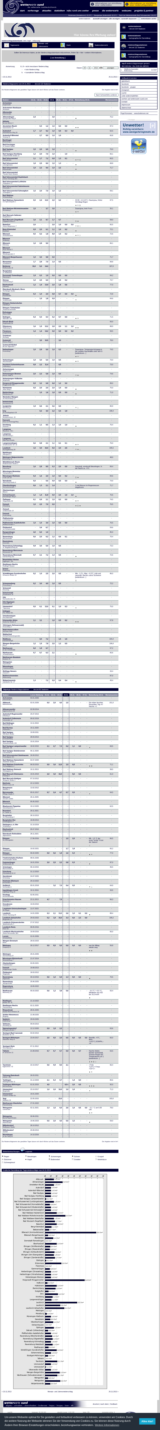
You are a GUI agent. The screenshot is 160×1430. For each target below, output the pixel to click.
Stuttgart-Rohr (9, 1047)
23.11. (46, 100)
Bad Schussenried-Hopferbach (15, 178)
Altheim (8, 122)
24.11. (52, 100)
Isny (10, 411)
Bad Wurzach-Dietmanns (13, 774)
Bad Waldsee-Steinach (12, 770)
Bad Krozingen (9, 145)
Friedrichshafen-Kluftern (13, 858)
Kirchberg (7, 425)
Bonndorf (7, 811)
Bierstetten (7, 262)
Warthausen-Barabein (11, 658)
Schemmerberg (9, 584)
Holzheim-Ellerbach (11, 881)
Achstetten (7, 103)
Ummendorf (7, 607)
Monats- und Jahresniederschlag (60, 1392)
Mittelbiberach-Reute (11, 462)
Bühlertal (8, 267)
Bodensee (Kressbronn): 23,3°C (80, 15)
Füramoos (7, 332)
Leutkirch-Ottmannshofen (13, 923)
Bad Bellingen (8, 724)
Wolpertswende (9, 681)
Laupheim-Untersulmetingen (14, 909)
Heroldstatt (7, 877)
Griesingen (8, 867)
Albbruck (7, 703)
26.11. (65, 100)
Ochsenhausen (9, 495)
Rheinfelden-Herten (11, 560)
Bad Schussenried (10, 159)
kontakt (124, 102)
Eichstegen (7, 313)
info (24, 41)
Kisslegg (8, 895)
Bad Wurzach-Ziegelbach (13, 220)
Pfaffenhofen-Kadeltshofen (14, 523)
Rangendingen (9, 533)
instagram (125, 90)
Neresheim (9, 481)
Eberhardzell (8, 285)
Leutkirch (9, 448)
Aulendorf (10, 131)
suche (124, 93)
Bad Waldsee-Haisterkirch (13, 201)
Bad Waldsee (8, 196)
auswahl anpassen (129, 19)
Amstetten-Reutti (10, 127)
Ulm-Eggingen (9, 602)
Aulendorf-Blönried (11, 136)
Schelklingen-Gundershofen (14, 574)
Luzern (7, 937)
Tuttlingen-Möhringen (12, 1085)
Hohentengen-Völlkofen (12, 379)
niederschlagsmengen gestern (138, 63)
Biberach (8, 234)
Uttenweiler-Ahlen (10, 621)
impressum (126, 105)
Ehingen (7, 294)
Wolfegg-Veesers (9, 672)
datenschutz (126, 108)
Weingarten (7, 662)
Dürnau (8, 281)
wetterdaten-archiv (148, 19)
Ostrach (6, 505)
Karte (69, 45)
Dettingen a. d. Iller (10, 825)
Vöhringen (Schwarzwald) (13, 626)
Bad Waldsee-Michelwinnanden (15, 209)
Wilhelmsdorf (9, 1126)
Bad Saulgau (8, 150)
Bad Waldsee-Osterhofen (13, 765)
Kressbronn (7, 905)
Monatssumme (111, 100)
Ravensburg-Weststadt (12, 555)
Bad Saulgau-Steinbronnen (14, 751)
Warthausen (9, 649)
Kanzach (10, 421)
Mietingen (7, 946)
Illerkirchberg (8, 393)
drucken (96, 1404)
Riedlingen (7, 1001)
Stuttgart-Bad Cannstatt (12, 1033)
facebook (125, 84)
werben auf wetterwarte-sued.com (135, 99)
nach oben (104, 1404)
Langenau (8, 430)
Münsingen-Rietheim (11, 476)
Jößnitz (9, 416)
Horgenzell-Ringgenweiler (13, 384)
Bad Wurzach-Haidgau (12, 779)
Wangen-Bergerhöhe (11, 644)
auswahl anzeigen (100, 19)
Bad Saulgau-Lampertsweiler (14, 747)
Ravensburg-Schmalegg (12, 546)
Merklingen (7, 453)
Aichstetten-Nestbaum (12, 108)
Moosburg (7, 467)
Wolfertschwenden (10, 676)
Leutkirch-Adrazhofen (12, 918)
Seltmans (7, 1024)
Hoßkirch (7, 886)
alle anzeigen (114, 19)
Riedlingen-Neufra (10, 565)
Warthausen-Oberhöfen (12, 1104)
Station (6, 100)
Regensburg (8, 987)
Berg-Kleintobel (9, 230)
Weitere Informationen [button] (107, 1425)
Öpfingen (8, 500)
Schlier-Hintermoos (11, 1015)
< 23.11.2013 (6, 77)
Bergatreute (7, 788)
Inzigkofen (7, 407)
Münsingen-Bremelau (11, 472)
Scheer (6, 569)
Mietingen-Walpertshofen (13, 458)
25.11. (58, 100)
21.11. (33, 100)
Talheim (8, 1051)
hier (81, 53)
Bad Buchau (8, 728)
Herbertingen (8, 350)
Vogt (7, 1099)
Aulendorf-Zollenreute (12, 719)
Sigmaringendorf (10, 1029)
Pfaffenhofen (8, 519)
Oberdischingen (9, 486)
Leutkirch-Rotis (9, 928)
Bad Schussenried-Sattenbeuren (16, 187)
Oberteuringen (9, 491)
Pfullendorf (9, 528)
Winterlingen (8, 667)
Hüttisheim (7, 388)
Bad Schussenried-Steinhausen (16, 756)
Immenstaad (8, 402)
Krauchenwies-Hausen (12, 900)
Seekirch (7, 1020)
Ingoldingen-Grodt (10, 891)
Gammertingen (9, 863)
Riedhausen (7, 991)
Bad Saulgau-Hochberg (12, 154)
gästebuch (126, 81)
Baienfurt (10, 225)
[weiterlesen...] (80, 353)
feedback (113, 1404)
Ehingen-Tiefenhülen (11, 308)
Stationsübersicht (101, 45)
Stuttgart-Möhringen (11, 1038)
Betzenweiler (8, 793)
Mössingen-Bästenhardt (12, 959)
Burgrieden (7, 271)
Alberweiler (7, 113)
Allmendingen (9, 117)
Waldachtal (11, 635)
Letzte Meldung (36, 695)
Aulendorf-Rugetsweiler (12, 714)
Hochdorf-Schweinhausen (13, 365)
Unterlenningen (9, 616)
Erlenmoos (7, 327)
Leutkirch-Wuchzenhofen (13, 932)
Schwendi (7, 589)
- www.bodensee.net (140, 113)
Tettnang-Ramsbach (11, 1076)
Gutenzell (7, 341)
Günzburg (9, 872)
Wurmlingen (8, 1135)
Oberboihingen (9, 964)
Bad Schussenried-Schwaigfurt (15, 191)
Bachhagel (7, 141)
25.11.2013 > (113, 77)
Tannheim (9, 1065)
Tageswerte (14, 45)
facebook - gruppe (129, 87)
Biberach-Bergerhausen (12, 257)
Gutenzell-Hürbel (10, 345)
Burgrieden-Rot (9, 820)
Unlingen (8, 612)
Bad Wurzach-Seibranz (12, 216)
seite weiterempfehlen (130, 96)
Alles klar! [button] (147, 1421)
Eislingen (7, 317)
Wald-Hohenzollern (10, 630)
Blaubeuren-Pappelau (11, 807)
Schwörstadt (8, 593)
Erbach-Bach (8, 322)
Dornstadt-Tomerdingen (12, 276)
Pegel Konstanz (126, 113)
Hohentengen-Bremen (12, 374)
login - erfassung (34, 41)
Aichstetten (7, 698)
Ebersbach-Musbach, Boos (14, 290)
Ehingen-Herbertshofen (12, 304)
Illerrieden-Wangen (10, 397)
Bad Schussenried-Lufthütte (14, 182)
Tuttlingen (9, 1080)
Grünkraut (7, 336)
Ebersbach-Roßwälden (12, 834)
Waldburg (8, 639)
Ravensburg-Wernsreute (13, 551)
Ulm (9, 598)
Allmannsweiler (9, 710)
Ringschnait (11, 1010)
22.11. (39, 100)
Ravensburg (8, 537)
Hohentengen (8, 370)
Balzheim (8, 784)
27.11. (71, 100)
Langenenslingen (10, 444)
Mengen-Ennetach (10, 941)
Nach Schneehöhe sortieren (106, 95)
